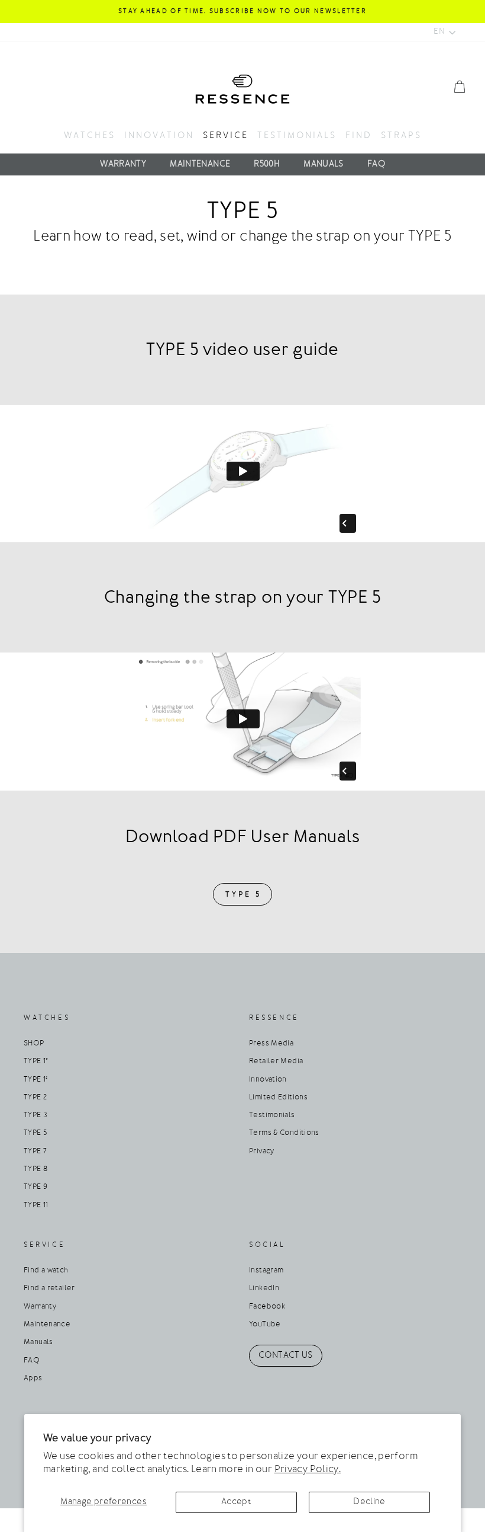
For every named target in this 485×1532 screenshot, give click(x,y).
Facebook (267, 1306)
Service (225, 136)
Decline (369, 1502)
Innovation (159, 136)
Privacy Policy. (307, 1470)
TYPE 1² (36, 1079)
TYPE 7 (35, 1151)
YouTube (265, 1324)
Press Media (271, 1043)
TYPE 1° (36, 1061)
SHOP (34, 1043)
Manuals (323, 164)
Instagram (266, 1270)
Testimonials (297, 136)
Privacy (261, 1151)
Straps (401, 136)
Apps (33, 1378)
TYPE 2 (35, 1097)
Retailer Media (276, 1061)
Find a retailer (49, 1288)
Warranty (123, 164)
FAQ (376, 164)
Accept (236, 1502)
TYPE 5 (243, 894)
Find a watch (46, 1270)
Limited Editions (278, 1097)
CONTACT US (285, 1355)
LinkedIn (264, 1288)
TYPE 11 (36, 1205)
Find (358, 136)
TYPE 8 (35, 1169)
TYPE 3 (35, 1115)
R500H (267, 164)
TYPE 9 (35, 1187)
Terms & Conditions (284, 1133)
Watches (89, 136)
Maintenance (200, 164)
